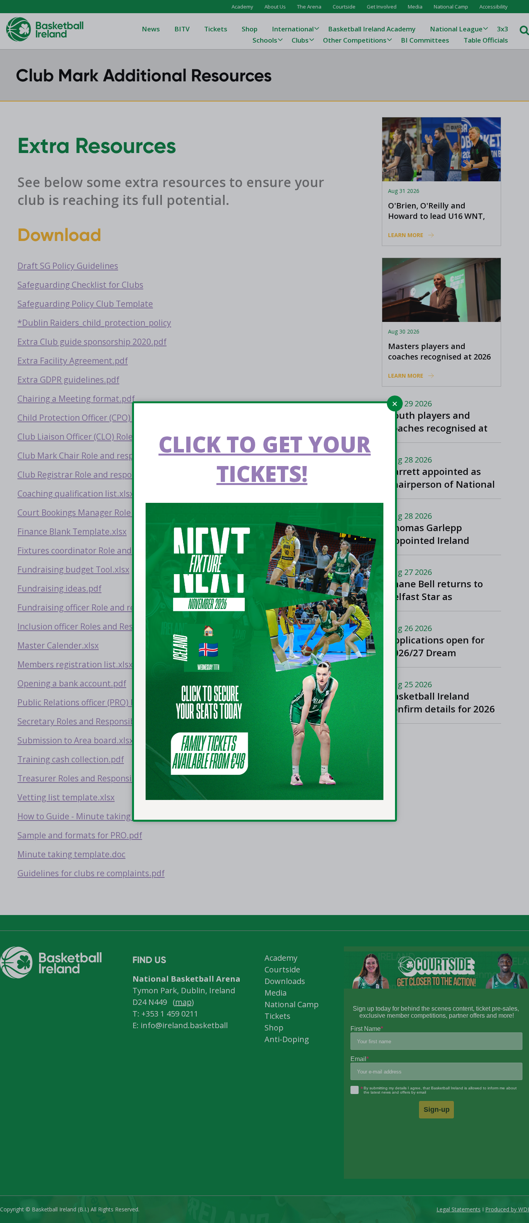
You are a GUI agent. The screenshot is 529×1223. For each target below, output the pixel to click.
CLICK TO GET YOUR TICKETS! (264, 458)
